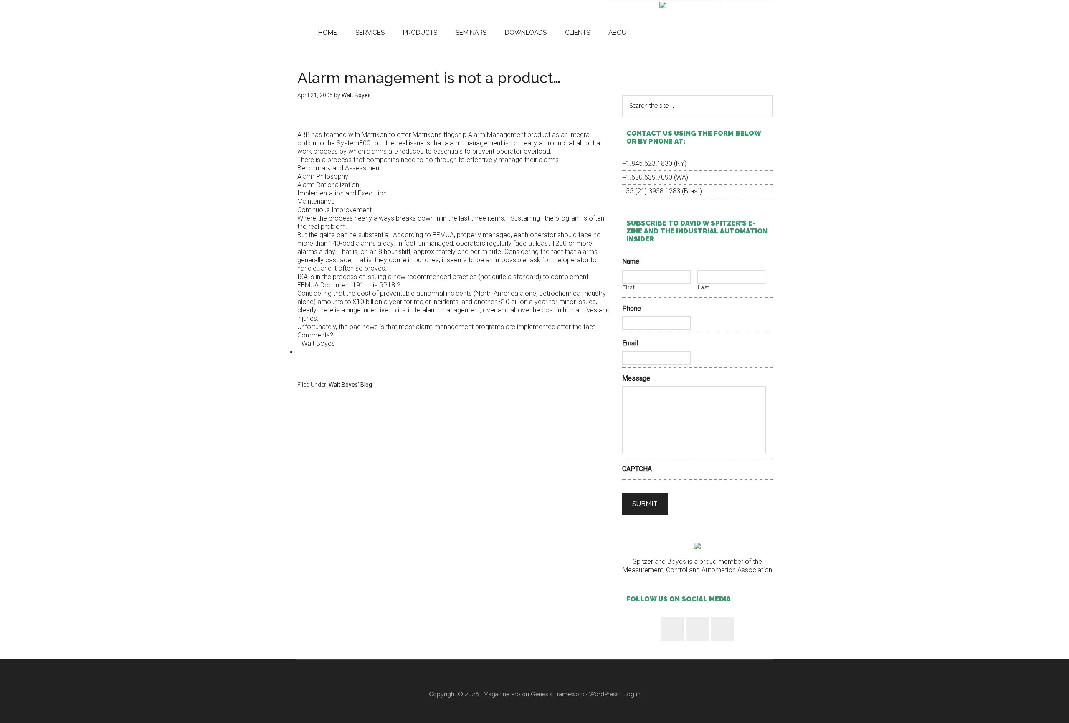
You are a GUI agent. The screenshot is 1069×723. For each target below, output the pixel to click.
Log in (632, 694)
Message (636, 378)
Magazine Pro (502, 694)
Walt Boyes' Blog (350, 384)
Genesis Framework (557, 694)
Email (630, 343)
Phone (631, 308)
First (629, 287)
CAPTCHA (637, 469)
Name (630, 261)
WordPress (604, 694)
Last (704, 287)
